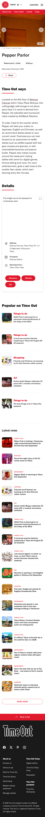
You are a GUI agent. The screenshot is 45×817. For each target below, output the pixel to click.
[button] (40, 198)
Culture (29, 12)
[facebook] (4, 747)
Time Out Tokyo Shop (32, 769)
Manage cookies (9, 793)
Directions (13, 278)
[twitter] (11, 747)
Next (41, 29)
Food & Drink (19, 12)
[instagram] (24, 747)
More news (22, 702)
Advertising (7, 781)
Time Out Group (9, 777)
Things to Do (6, 12)
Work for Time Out (10, 772)
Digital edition (32, 763)
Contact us (7, 763)
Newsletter (30, 775)
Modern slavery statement (9, 787)
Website (28, 278)
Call (10, 285)
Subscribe (34, 5)
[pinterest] (17, 747)
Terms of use (8, 768)
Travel (37, 12)
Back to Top (25, 717)
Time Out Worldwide (30, 790)
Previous (3, 29)
